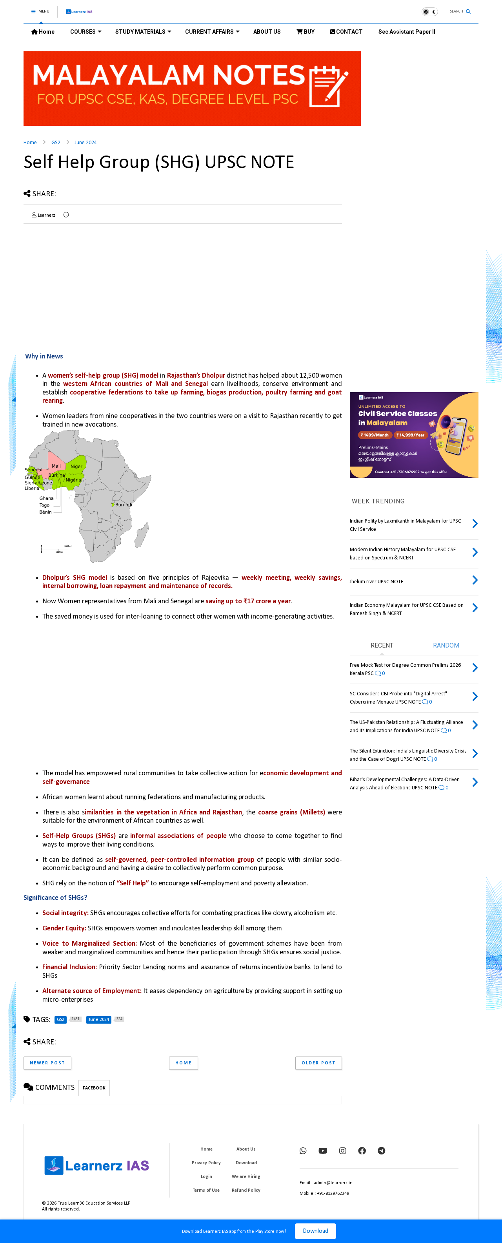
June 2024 (86, 143)
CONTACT (349, 32)
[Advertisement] (89, 284)
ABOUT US (267, 32)
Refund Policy (246, 1190)
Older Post (319, 1063)
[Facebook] (362, 1152)
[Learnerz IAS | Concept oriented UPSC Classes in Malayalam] (79, 15)
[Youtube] (322, 1152)
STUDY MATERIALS (140, 32)
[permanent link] (66, 215)
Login (206, 1176)
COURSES (83, 32)
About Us (246, 1149)
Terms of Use (206, 1190)
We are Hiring (246, 1176)
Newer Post (47, 1063)
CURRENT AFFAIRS (209, 32)
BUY (309, 32)
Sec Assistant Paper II (406, 32)
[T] (381, 1152)
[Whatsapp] (303, 1152)
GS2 (55, 143)
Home (46, 32)
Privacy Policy (206, 1163)
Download (315, 1231)
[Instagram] (342, 1152)
